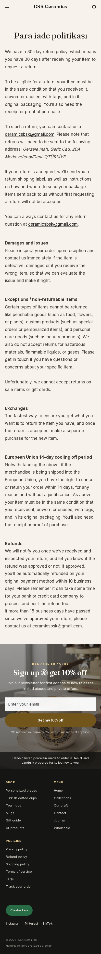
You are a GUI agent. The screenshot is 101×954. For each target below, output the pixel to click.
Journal (59, 820)
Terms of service (19, 871)
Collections (62, 798)
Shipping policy (17, 864)
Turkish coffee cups (21, 798)
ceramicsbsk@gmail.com (29, 134)
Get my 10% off (50, 720)
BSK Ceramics (50, 6)
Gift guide (13, 820)
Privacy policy (16, 849)
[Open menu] (7, 6)
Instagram (13, 923)
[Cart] (93, 6)
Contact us (19, 910)
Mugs (10, 813)
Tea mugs (13, 805)
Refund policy (16, 856)
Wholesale (62, 828)
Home (58, 790)
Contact (60, 813)
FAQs (10, 879)
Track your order (19, 886)
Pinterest (31, 923)
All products (15, 828)
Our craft (61, 805)
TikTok (47, 923)
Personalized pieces (21, 790)
